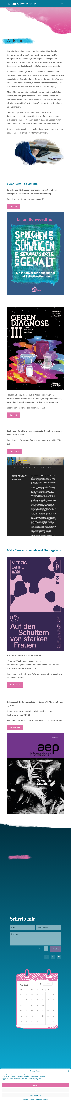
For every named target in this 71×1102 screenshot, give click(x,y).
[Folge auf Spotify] (59, 957)
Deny (35, 1090)
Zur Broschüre (15, 685)
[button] (68, 1071)
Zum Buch (13, 206)
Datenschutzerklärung (36, 1099)
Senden (56, 949)
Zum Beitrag (14, 451)
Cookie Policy (26, 1099)
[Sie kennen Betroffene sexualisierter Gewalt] (35, 536)
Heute (48, 984)
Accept (35, 1085)
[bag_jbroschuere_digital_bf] (35, 650)
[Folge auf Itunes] (53, 957)
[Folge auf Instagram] (46, 957)
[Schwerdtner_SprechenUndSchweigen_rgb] (35, 295)
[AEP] (35, 813)
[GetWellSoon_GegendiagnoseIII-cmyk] (35, 390)
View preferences (35, 1095)
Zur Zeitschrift (15, 728)
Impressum (45, 1099)
